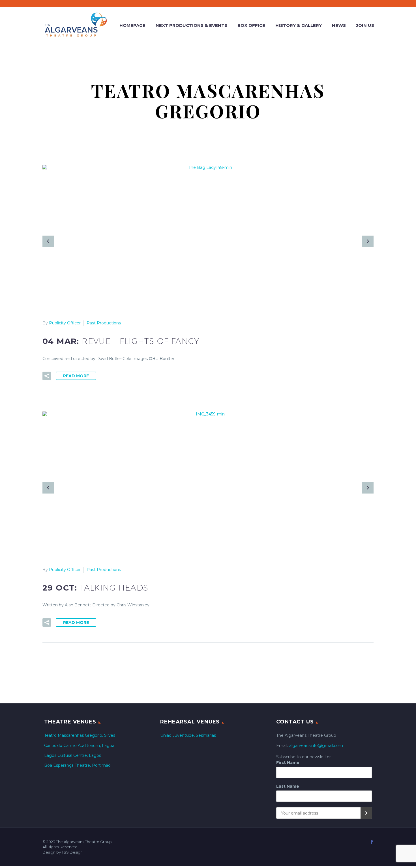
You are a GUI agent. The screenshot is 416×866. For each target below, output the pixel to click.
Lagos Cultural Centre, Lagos (72, 755)
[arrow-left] (48, 241)
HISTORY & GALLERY (298, 25)
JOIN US (365, 25)
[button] (46, 376)
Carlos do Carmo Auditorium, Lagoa (79, 745)
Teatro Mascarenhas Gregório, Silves (79, 735)
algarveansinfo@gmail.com (316, 745)
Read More (76, 375)
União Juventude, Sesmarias (188, 735)
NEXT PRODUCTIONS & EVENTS (191, 25)
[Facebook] (372, 842)
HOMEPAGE (132, 25)
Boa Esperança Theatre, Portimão (77, 765)
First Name (287, 762)
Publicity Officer (65, 323)
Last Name (287, 786)
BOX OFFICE (251, 25)
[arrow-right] (368, 241)
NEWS (339, 25)
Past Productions (104, 323)
